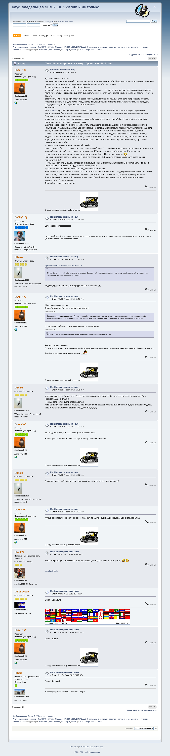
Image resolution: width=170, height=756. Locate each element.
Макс (20, 257)
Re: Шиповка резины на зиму (64, 552)
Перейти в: (129, 728)
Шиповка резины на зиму (62, 69)
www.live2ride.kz (51, 571)
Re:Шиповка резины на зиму (64, 217)
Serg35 (67, 50)
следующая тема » (150, 55)
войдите (49, 21)
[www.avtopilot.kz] (15, 103)
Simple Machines (96, 747)
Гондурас (23, 591)
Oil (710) (22, 217)
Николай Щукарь (46, 50)
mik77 (20, 552)
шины (54, 110)
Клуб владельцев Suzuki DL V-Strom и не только (55, 7)
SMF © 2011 (84, 747)
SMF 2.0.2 (74, 747)
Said (19, 672)
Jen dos (57, 50)
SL (62, 50)
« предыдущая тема (133, 55)
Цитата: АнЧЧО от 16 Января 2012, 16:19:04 (63, 266)
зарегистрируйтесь (65, 21)
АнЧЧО (74, 50)
